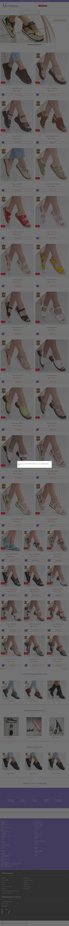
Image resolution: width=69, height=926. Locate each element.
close (51, 460)
